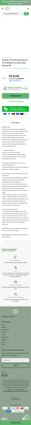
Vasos (3, 335)
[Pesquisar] (26, 13)
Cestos (4, 342)
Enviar (15, 365)
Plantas (4, 327)
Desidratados (5, 330)
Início (3, 325)
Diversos (4, 339)
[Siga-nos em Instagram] (6, 375)
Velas (3, 344)
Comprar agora (15, 96)
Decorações (5, 337)
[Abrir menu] (2, 8)
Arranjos (4, 332)
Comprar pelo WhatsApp (16, 101)
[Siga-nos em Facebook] (3, 375)
